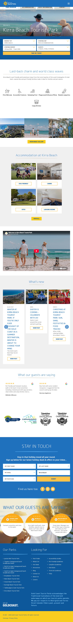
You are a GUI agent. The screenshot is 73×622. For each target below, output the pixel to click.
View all (36, 219)
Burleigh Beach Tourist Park (13, 585)
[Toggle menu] (68, 3)
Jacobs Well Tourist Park (11, 558)
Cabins (49, 184)
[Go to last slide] (3, 128)
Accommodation (28, 7)
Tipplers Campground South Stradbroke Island (12, 562)
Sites (23, 209)
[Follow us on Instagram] (48, 489)
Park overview (11, 7)
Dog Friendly (23, 184)
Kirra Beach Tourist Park (11, 591)
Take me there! (36, 53)
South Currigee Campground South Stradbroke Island (14, 572)
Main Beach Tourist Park (11, 579)
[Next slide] (70, 128)
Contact (62, 7)
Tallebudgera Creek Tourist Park (14, 588)
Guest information (45, 7)
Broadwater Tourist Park (12, 576)
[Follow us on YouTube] (53, 489)
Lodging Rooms (49, 209)
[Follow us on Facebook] (42, 489)
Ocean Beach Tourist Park (12, 582)
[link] (23, 175)
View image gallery (36, 142)
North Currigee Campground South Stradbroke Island (14, 567)
